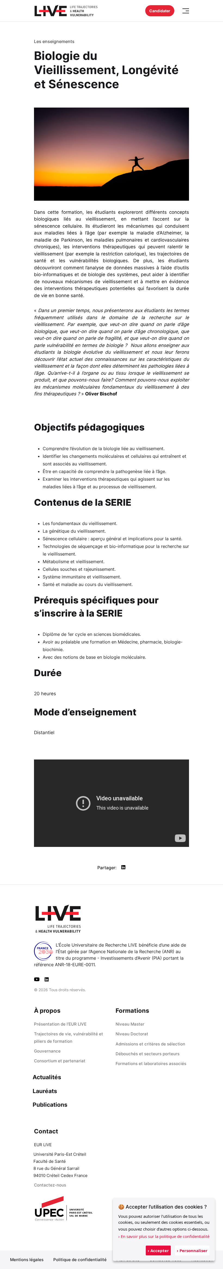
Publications (50, 1104)
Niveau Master (130, 1024)
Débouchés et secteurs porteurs (147, 1053)
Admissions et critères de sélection (150, 1044)
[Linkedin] (46, 979)
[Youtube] (37, 979)
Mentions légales (27, 1259)
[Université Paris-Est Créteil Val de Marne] (64, 1209)
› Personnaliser (192, 1250)
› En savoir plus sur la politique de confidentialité (163, 1236)
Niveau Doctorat (132, 1033)
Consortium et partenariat (59, 1060)
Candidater (159, 10)
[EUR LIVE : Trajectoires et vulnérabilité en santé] (66, 10)
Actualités (47, 1077)
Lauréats (45, 1091)
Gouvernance (47, 1051)
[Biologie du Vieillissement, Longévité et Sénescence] (111, 153)
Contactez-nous (50, 1185)
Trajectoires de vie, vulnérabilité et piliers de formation (68, 1037)
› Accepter (158, 1250)
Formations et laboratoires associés (151, 1063)
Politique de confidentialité (80, 1259)
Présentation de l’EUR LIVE (60, 1024)
